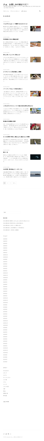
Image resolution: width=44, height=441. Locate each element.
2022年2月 (5, 343)
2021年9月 (5, 354)
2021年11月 (5, 350)
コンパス (5, 384)
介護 (4, 388)
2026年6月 (5, 243)
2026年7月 (5, 241)
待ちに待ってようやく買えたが (11, 55)
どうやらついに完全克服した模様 (12, 72)
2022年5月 (5, 336)
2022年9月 (5, 327)
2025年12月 (5, 254)
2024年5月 (5, 286)
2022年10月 (5, 325)
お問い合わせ (24, 11)
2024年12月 (5, 273)
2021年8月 (5, 357)
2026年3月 (5, 250)
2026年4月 (5, 248)
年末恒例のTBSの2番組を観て (11, 39)
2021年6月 (5, 361)
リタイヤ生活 (6, 386)
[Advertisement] (22, 199)
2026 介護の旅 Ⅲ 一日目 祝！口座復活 (11, 230)
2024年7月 (5, 282)
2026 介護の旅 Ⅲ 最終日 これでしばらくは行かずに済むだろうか (16, 220)
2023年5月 (5, 309)
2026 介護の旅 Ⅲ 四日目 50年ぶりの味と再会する (13, 223)
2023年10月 (5, 302)
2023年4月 (5, 311)
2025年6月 (5, 263)
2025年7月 (5, 261)
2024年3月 (5, 291)
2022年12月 (5, 320)
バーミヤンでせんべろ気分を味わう (13, 89)
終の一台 (5, 152)
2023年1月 (5, 318)
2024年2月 (5, 293)
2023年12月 (5, 298)
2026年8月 (5, 239)
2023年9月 (5, 304)
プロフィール (6, 11)
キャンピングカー (7, 377)
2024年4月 (5, 288)
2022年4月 (5, 339)
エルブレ (5, 375)
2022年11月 (5, 323)
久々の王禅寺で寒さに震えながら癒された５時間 (16, 137)
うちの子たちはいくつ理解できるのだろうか (15, 24)
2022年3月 (5, 341)
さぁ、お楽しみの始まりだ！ (16, 4)
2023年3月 (5, 314)
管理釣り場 (5, 393)
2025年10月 (5, 257)
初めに (4, 391)
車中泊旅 (5, 395)
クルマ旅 (5, 379)
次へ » (14, 183)
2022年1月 (5, 345)
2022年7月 (5, 332)
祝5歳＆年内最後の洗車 (9, 121)
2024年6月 (5, 284)
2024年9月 (5, 279)
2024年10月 (5, 277)
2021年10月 (5, 352)
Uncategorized (6, 370)
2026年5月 (5, 245)
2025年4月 (5, 266)
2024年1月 (5, 295)
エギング (5, 372)
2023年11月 (5, 300)
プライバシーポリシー (15, 11)
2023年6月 (5, 307)
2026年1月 (5, 252)
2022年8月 (5, 329)
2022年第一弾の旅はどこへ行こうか (12, 169)
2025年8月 (5, 259)
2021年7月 (5, 359)
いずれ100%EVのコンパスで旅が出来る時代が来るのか (18, 106)
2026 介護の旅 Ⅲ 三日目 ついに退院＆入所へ (12, 225)
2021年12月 (5, 348)
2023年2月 (5, 316)
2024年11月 (5, 275)
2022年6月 (5, 334)
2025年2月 (5, 268)
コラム (4, 382)
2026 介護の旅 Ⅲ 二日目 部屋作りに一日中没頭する (13, 227)
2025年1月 (5, 270)
